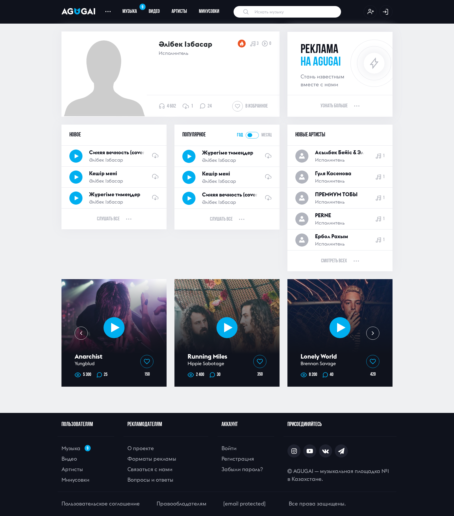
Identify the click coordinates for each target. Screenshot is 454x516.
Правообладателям (182, 503)
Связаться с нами (149, 469)
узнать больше (334, 106)
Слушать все (108, 219)
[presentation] (81, 333)
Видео (154, 11)
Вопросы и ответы (150, 479)
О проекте (140, 448)
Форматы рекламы (151, 458)
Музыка (132, 9)
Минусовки (209, 11)
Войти (228, 448)
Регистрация (237, 458)
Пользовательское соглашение (100, 503)
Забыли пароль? (242, 469)
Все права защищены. (317, 503)
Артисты (179, 11)
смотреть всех (334, 261)
